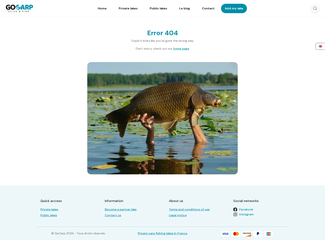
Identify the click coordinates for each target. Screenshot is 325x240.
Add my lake (234, 8)
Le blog (184, 8)
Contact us (113, 215)
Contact (208, 8)
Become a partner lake (121, 209)
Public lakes (158, 8)
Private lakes (128, 8)
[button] (315, 8)
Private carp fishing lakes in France (162, 233)
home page (181, 49)
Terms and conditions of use (189, 209)
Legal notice (178, 215)
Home (102, 8)
